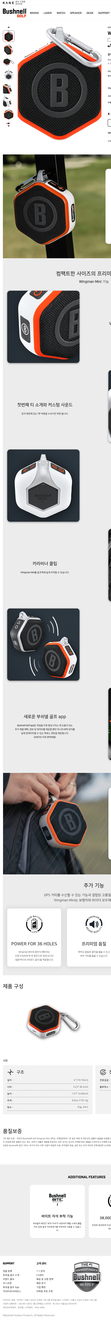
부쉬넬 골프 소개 (11, 1275)
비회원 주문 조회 (44, 1291)
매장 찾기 (41, 1283)
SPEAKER (76, 13)
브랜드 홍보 (8, 1279)
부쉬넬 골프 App (11, 1287)
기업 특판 (41, 1287)
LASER (48, 13)
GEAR (90, 13)
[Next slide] (8, 125)
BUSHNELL (15, 13)
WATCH (61, 13)
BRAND (34, 13)
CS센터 (40, 1275)
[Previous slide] (8, 27)
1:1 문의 (40, 1271)
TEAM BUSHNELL (12, 1291)
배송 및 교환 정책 (44, 1279)
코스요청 (7, 1283)
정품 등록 (7, 1271)
